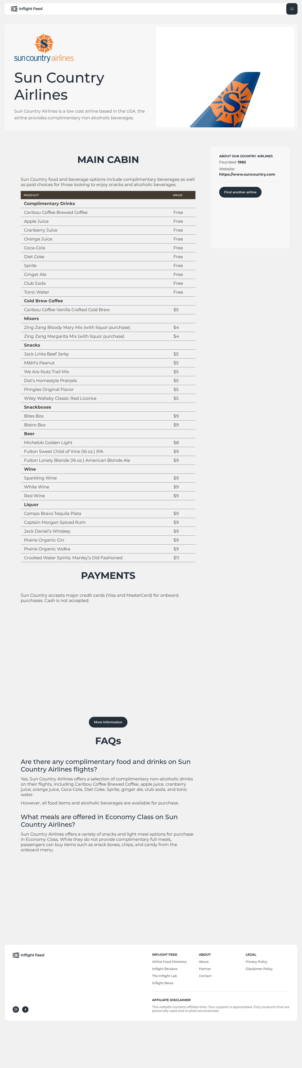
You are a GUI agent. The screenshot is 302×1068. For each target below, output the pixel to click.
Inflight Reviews (164, 969)
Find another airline (240, 192)
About (204, 962)
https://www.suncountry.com (247, 174)
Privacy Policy (256, 962)
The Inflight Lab (164, 976)
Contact (205, 976)
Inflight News (162, 983)
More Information (108, 722)
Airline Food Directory (169, 962)
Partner (205, 969)
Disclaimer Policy (259, 969)
